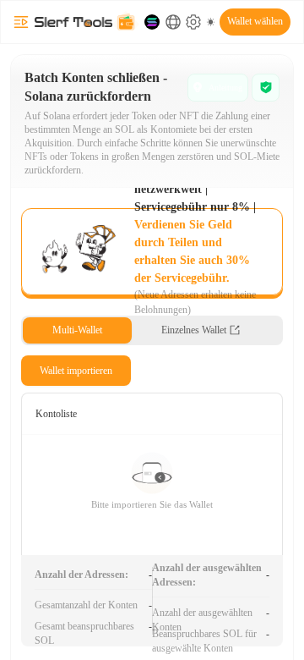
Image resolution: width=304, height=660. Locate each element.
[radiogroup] (152, 330)
